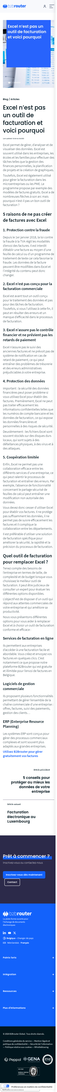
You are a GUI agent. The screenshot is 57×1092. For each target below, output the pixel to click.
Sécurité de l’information (41, 1044)
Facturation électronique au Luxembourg (21, 817)
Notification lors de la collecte (13, 1090)
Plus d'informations (14, 1008)
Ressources (10, 991)
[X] (14, 932)
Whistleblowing (41, 1047)
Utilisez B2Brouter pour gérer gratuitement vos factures (23, 753)
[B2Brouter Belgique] (14, 6)
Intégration (9, 974)
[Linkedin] (4, 932)
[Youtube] (9, 932)
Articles (15, 99)
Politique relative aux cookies (18, 1047)
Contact (12, 882)
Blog (5, 99)
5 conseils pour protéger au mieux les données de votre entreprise (30, 784)
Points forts (9, 957)
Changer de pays (25, 938)
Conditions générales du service (17, 1040)
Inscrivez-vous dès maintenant (24, 874)
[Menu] (51, 6)
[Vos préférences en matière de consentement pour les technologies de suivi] (32, 1087)
